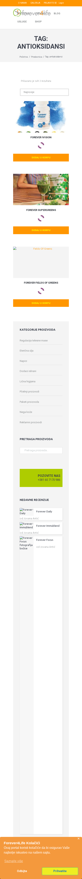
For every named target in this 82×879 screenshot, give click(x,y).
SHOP (38, 21)
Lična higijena (27, 381)
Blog (57, 13)
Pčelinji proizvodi (29, 391)
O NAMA (22, 3)
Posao (41, 13)
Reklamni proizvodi (31, 422)
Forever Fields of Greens (41, 282)
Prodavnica (36, 56)
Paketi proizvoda (29, 401)
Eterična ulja (26, 350)
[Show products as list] (18, 81)
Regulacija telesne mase (34, 340)
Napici (23, 360)
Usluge (22, 21)
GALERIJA (35, 3)
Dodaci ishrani (28, 371)
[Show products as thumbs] (14, 81)
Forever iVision (41, 137)
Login (61, 3)
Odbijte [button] (22, 871)
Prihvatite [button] (60, 871)
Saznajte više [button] (13, 861)
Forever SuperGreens (41, 210)
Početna (23, 13)
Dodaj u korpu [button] (41, 157)
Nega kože (26, 412)
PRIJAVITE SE (50, 3)
